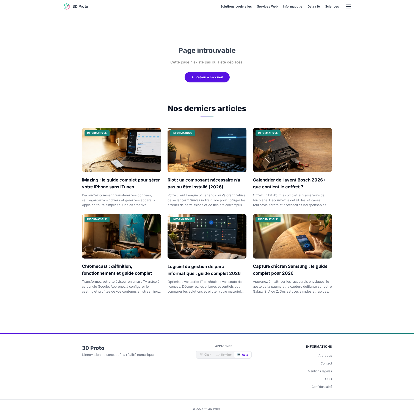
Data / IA (313, 6)
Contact (326, 363)
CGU (328, 379)
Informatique (292, 6)
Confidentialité (322, 386)
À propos (325, 355)
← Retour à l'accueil (207, 77)
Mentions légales (320, 371)
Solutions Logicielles (236, 6)
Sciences (332, 6)
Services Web (267, 6)
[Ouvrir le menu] (348, 6)
